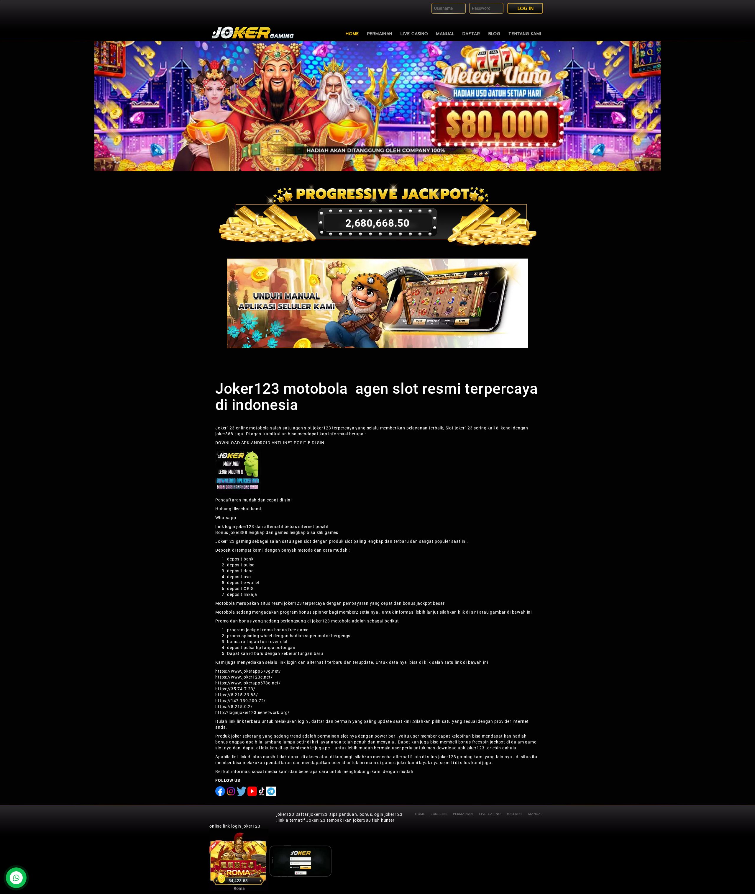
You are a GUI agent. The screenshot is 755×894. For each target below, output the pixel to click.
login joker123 (239, 526)
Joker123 (514, 814)
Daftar (471, 34)
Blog (494, 34)
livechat (242, 508)
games (331, 532)
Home (352, 34)
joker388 (224, 434)
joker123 (285, 814)
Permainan (380, 34)
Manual (445, 34)
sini (287, 500)
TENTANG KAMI (524, 34)
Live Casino (414, 34)
